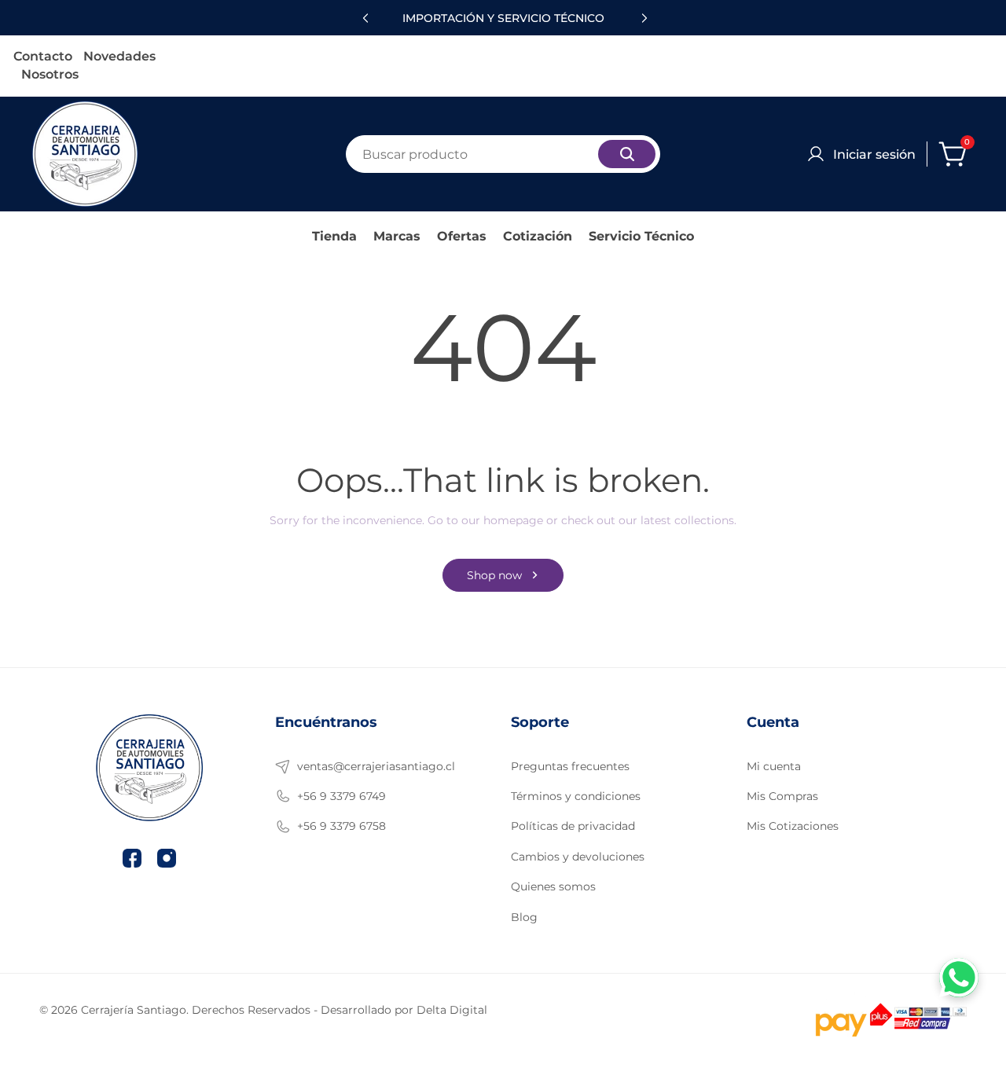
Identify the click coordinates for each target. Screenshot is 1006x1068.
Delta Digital (452, 1010)
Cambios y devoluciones (577, 857)
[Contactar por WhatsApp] (958, 977)
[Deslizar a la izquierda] (363, 18)
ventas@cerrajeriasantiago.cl (376, 766)
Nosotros (50, 75)
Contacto (42, 57)
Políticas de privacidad (573, 826)
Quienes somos (553, 886)
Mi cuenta (774, 766)
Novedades (119, 57)
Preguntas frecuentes (570, 766)
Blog (524, 917)
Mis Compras (782, 796)
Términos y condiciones (576, 796)
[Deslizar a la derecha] (642, 18)
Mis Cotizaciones (793, 826)
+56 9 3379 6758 (341, 826)
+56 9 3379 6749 (341, 796)
